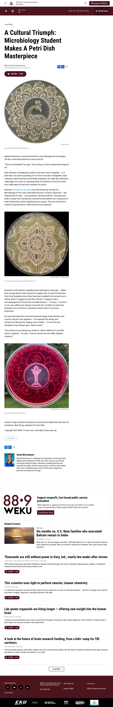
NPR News (39, 528)
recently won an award (22, 190)
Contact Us (91, 683)
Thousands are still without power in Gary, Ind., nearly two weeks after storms (56, 557)
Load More (56, 669)
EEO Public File (69, 683)
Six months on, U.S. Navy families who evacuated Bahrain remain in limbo (69, 533)
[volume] (13, 11)
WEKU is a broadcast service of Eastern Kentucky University (50, 684)
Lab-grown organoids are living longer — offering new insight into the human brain (55, 611)
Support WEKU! (100, 3)
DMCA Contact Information (96, 688)
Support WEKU (69, 688)
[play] (6, 11)
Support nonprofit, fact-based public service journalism (62, 499)
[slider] (16, 11)
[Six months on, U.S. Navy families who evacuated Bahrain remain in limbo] (19, 535)
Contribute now (45, 512)
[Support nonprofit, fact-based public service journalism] (17, 505)
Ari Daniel (7, 587)
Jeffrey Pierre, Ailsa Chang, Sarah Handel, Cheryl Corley (21, 561)
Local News (8, 24)
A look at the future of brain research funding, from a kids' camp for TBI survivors (51, 641)
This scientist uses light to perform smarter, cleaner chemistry (45, 583)
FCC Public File (45, 689)
